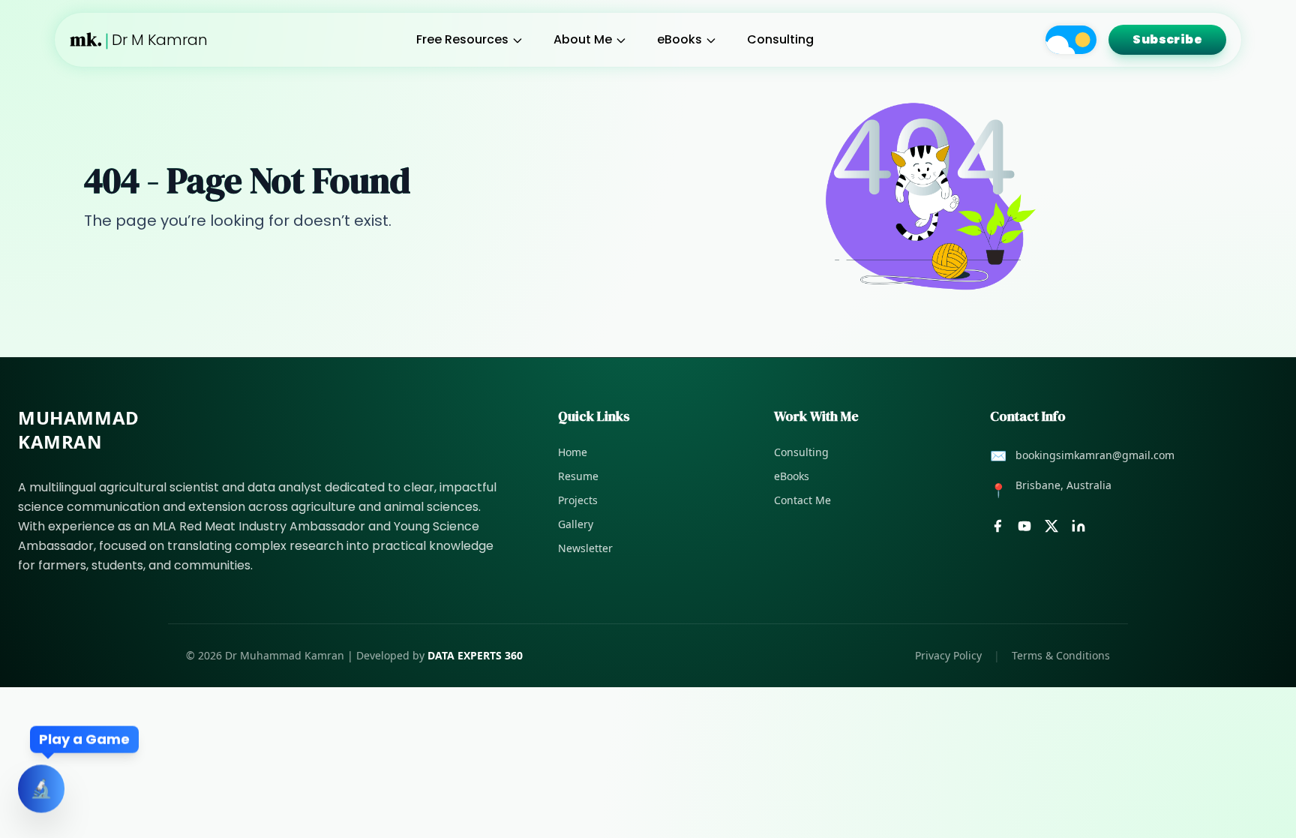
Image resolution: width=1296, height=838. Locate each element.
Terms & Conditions (1061, 655)
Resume (578, 476)
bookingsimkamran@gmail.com (1095, 455)
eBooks (679, 39)
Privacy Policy (948, 655)
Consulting (780, 39)
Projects (578, 500)
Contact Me (802, 500)
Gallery (575, 524)
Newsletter (585, 548)
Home (572, 452)
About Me (583, 39)
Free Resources (462, 39)
